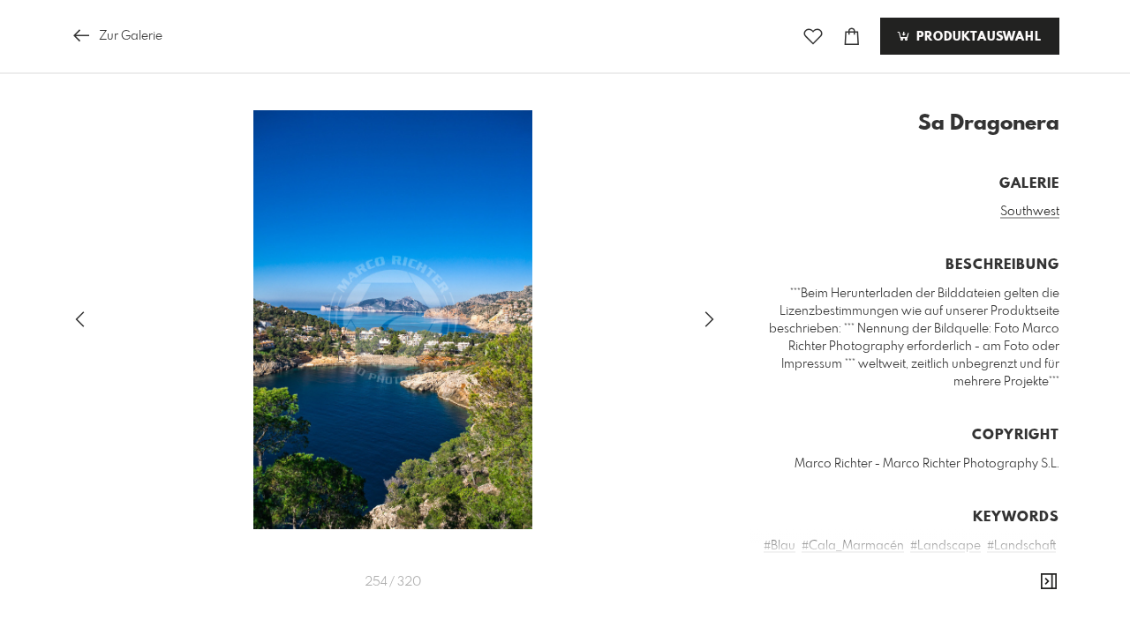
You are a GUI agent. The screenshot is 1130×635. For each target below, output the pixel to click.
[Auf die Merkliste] (813, 37)
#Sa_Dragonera (923, 581)
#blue (884, 599)
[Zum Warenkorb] (852, 37)
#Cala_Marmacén (853, 546)
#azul (847, 599)
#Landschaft (1021, 546)
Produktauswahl (977, 37)
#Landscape (945, 546)
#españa (932, 599)
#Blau (779, 546)
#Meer (1038, 563)
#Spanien (798, 599)
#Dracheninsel (1016, 581)
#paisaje (987, 599)
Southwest (1029, 211)
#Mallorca (984, 563)
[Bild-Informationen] (1048, 582)
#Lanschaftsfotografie (889, 563)
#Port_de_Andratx (820, 581)
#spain (1037, 599)
